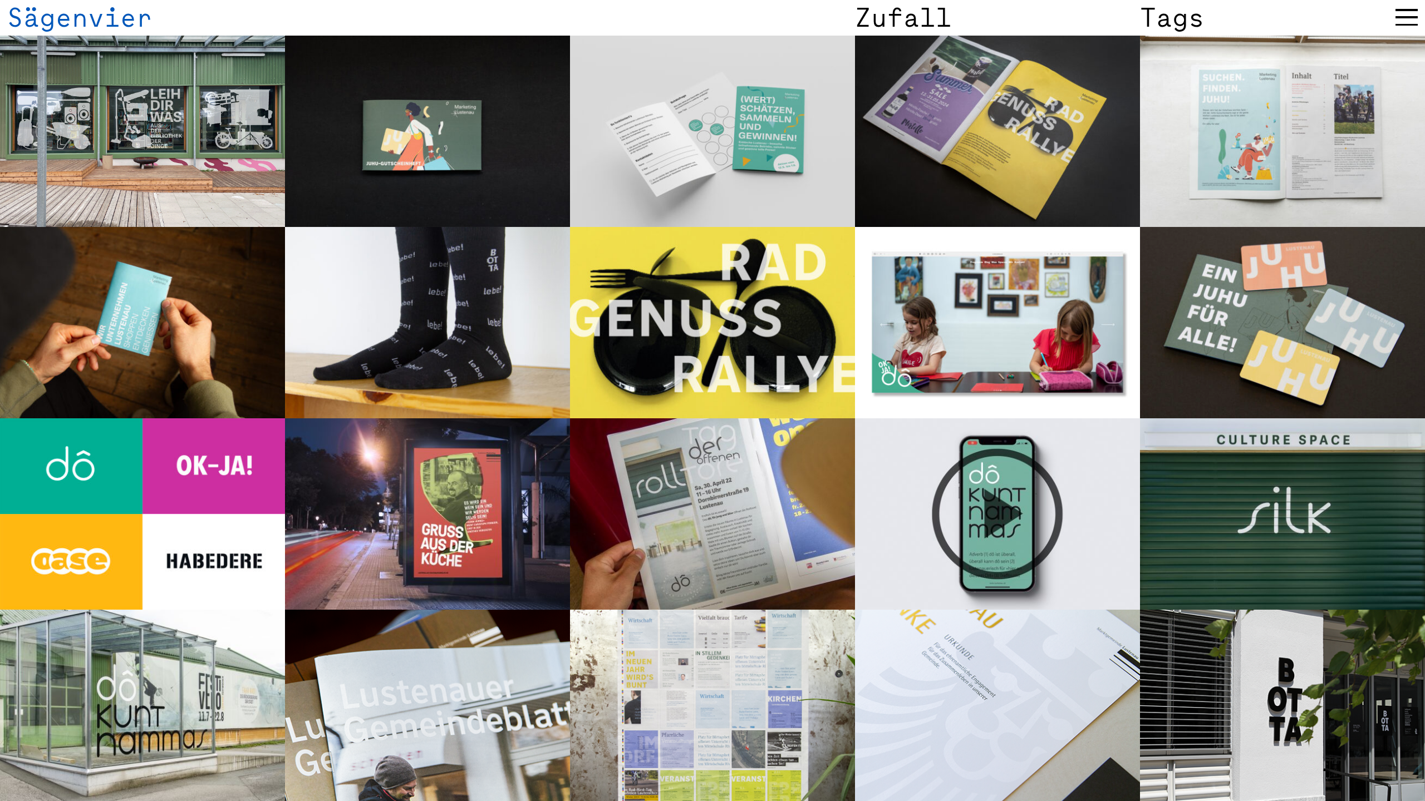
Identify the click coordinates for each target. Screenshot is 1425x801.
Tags (1172, 17)
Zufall (903, 17)
